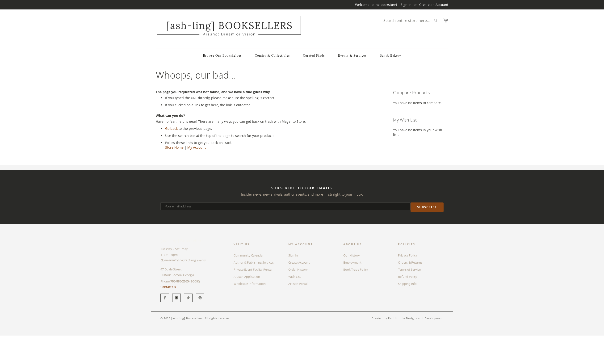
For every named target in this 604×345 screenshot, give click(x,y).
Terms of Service (409, 269)
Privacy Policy (407, 255)
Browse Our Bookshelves (222, 55)
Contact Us (168, 287)
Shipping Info (407, 284)
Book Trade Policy (355, 269)
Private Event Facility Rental (253, 269)
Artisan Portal (297, 284)
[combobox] (410, 20)
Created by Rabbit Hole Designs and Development (408, 318)
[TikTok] (188, 298)
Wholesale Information (250, 284)
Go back (171, 128)
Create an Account (433, 4)
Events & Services (352, 55)
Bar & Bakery (390, 55)
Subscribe (427, 207)
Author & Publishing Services (254, 262)
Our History (351, 255)
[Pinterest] (200, 298)
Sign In (406, 4)
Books (160, 338)
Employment (352, 262)
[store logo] (229, 26)
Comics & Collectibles (272, 55)
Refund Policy (407, 276)
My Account (196, 147)
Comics (174, 338)
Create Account (299, 262)
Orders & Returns (410, 262)
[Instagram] (176, 298)
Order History (298, 269)
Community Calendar (249, 255)
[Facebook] (164, 298)
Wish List (294, 276)
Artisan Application (247, 276)
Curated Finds (314, 55)
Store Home (174, 147)
